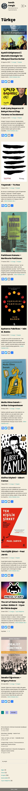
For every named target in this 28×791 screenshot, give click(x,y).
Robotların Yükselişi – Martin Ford (10, 733)
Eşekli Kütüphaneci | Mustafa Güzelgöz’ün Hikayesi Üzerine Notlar (13, 55)
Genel (3, 772)
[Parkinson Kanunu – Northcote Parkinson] (14, 232)
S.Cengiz (14, 62)
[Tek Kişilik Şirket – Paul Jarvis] (14, 528)
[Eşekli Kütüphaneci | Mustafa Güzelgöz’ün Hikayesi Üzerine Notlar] (14, 37)
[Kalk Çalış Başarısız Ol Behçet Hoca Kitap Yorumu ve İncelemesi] (14, 96)
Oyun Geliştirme (20, 611)
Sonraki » (13, 712)
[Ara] (25, 6)
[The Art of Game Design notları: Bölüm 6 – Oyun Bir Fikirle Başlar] (14, 590)
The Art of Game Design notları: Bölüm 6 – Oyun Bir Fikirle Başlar (13, 605)
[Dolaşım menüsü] (22, 6)
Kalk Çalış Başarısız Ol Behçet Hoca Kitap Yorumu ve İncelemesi (12, 111)
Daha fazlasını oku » (15, 77)
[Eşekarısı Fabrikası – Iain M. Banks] (14, 305)
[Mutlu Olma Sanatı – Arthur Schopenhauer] (14, 379)
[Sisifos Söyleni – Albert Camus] (14, 454)
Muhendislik (4, 778)
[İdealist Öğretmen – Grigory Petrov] (14, 656)
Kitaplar (20, 62)
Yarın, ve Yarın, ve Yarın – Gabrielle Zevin (12, 738)
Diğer (2, 770)
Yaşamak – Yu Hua (10, 184)
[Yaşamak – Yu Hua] (14, 162)
